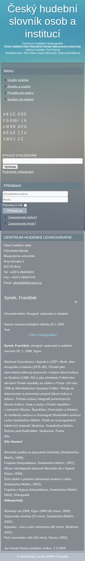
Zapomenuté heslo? (22, 223)
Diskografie (46, 335)
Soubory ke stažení (20, 99)
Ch (15, 120)
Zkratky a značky (19, 86)
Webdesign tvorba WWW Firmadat (44, 556)
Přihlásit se (14, 210)
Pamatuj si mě (12, 205)
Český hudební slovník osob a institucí (42, 21)
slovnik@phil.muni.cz (27, 282)
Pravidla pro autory (20, 92)
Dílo (33, 335)
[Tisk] (76, 303)
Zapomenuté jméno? (22, 217)
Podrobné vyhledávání (18, 171)
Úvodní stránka (17, 80)
